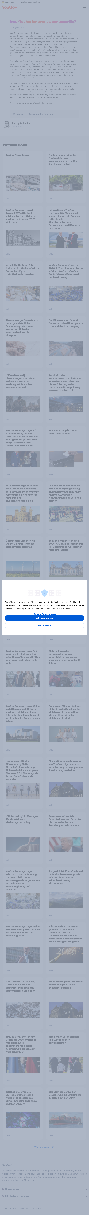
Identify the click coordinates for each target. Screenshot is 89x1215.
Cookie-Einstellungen (44, 614)
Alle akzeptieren (44, 618)
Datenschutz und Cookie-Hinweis (55, 608)
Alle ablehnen (44, 625)
